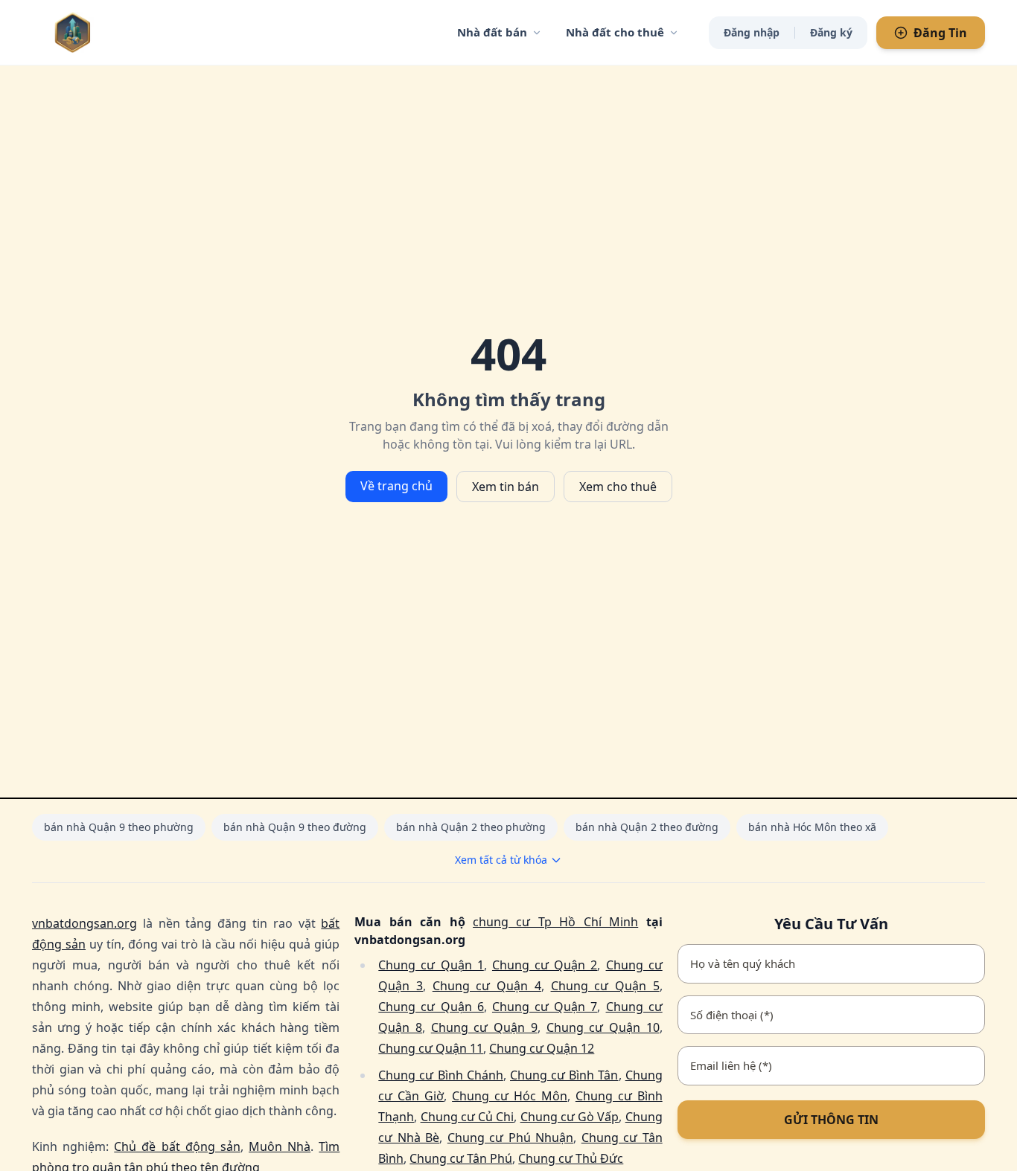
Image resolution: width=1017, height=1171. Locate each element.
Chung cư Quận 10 (603, 1027)
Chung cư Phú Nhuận (510, 1137)
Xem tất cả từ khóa (501, 860)
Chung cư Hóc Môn (509, 1096)
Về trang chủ (396, 486)
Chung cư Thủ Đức (570, 1158)
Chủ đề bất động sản (177, 1146)
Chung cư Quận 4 (487, 986)
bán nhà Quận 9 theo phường (119, 827)
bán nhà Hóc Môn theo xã (812, 827)
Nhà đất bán (492, 32)
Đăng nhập (752, 32)
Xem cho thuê (618, 486)
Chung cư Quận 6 (430, 1006)
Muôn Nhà (279, 1146)
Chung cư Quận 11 (430, 1048)
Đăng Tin (940, 33)
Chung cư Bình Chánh (440, 1075)
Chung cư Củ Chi (467, 1117)
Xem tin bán (505, 486)
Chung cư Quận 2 (544, 965)
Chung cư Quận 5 (605, 986)
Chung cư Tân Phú (460, 1158)
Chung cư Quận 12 (541, 1048)
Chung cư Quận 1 (430, 965)
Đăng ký (831, 32)
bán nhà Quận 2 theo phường (471, 827)
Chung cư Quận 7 (544, 1006)
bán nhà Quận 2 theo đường (647, 827)
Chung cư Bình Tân (564, 1075)
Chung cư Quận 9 (484, 1027)
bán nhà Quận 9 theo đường (294, 827)
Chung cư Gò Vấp (569, 1117)
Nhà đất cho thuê (615, 32)
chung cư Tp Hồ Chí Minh (555, 922)
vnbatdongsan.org (84, 923)
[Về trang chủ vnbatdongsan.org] (102, 32)
